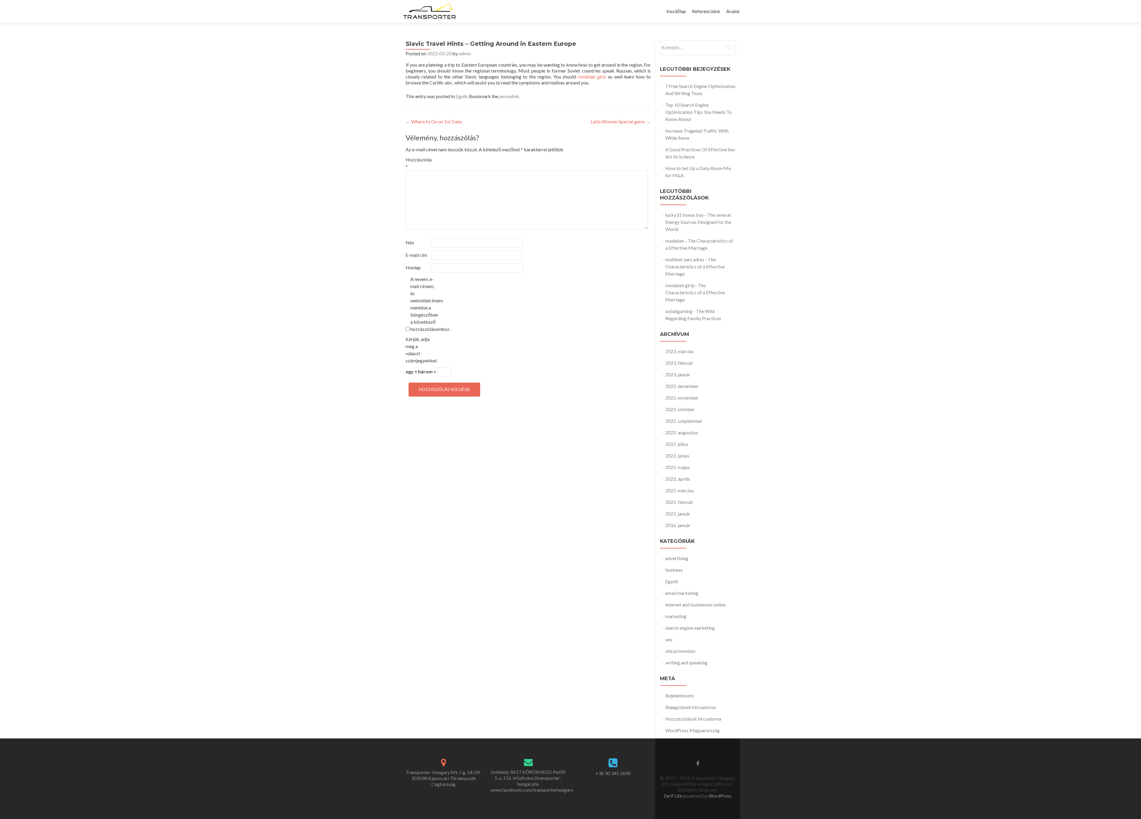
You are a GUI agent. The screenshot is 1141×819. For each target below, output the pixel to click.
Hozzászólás (418, 163)
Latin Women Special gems (621, 121)
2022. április (677, 479)
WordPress (719, 795)
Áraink (733, 11)
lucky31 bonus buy (684, 215)
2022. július (676, 444)
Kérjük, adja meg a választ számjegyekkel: (418, 349)
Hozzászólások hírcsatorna (693, 718)
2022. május (677, 467)
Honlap (413, 267)
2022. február (679, 502)
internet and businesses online (695, 604)
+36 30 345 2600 (613, 773)
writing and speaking (686, 662)
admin (464, 53)
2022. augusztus (681, 432)
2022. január (677, 513)
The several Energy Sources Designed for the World (698, 222)
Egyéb (461, 96)
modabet (674, 240)
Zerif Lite (673, 795)
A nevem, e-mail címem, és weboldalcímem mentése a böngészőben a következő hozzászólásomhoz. (423, 304)
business (674, 570)
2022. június (677, 455)
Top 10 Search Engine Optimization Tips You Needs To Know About (698, 112)
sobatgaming (678, 311)
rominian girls (592, 76)
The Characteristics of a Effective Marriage (695, 266)
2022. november (682, 397)
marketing (675, 616)
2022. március (679, 490)
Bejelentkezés (679, 695)
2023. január (677, 374)
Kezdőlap (676, 11)
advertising (676, 558)
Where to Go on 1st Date (434, 121)
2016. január (677, 525)
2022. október (680, 409)
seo (668, 639)
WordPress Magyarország (692, 730)
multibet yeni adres (684, 259)
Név (410, 242)
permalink (509, 96)
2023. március (679, 351)
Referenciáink (706, 11)
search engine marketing (690, 628)
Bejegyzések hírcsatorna (690, 707)
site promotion (680, 651)
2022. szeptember (683, 421)
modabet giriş (679, 285)
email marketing (681, 593)
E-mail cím (416, 255)
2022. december (682, 386)
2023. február (679, 363)
